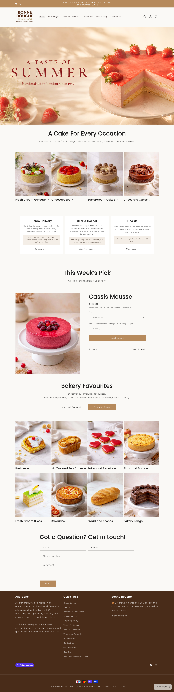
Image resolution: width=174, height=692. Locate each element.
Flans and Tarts (134, 468)
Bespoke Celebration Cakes (76, 656)
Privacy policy (89, 686)
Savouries (58, 521)
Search (66, 607)
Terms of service (104, 686)
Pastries (20, 468)
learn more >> (119, 615)
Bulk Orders (69, 638)
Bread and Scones (100, 521)
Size (91, 312)
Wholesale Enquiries (73, 634)
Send (47, 583)
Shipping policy (119, 686)
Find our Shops (102, 407)
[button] (65, 16)
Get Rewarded (70, 647)
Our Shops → (132, 249)
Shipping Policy (70, 621)
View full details (138, 349)
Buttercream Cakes (101, 199)
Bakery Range (133, 521)
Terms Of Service (71, 625)
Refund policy (75, 686)
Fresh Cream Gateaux (30, 199)
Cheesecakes (60, 199)
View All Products (72, 407)
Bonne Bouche (61, 686)
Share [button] (94, 349)
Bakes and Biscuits (100, 468)
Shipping (107, 308)
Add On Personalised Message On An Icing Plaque (111, 324)
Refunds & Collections (73, 612)
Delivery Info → (41, 249)
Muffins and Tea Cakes (67, 468)
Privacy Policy (70, 616)
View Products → (87, 249)
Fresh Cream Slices (28, 521)
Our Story (68, 652)
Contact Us (68, 643)
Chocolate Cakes (136, 199)
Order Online (69, 603)
